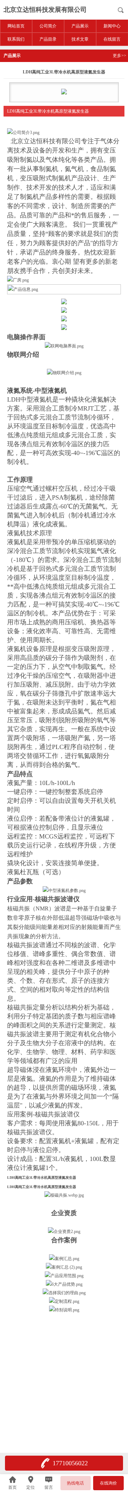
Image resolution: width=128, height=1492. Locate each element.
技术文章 (80, 39)
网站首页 (16, 26)
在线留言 (112, 39)
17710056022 (70, 1463)
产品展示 (80, 26)
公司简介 (48, 26)
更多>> (119, 55)
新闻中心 (112, 26)
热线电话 (75, 1483)
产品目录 (48, 39)
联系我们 (16, 39)
